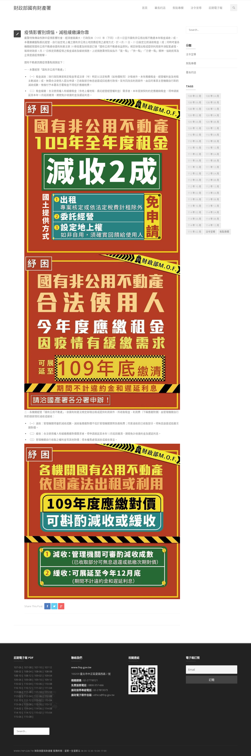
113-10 (38, 704)
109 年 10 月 (194, 128)
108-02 (17, 671)
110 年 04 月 (212, 134)
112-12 (28, 700)
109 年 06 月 (194, 122)
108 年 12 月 (212, 109)
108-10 (17, 675)
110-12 (28, 688)
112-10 (17, 700)
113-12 (48, 704)
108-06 (38, 671)
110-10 (17, 688)
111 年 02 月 (194, 154)
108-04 (28, 671)
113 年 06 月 (194, 199)
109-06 (17, 679)
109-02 (38, 675)
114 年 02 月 (194, 212)
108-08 (48, 671)
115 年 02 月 (194, 231)
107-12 (48, 667)
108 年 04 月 (212, 96)
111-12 (48, 692)
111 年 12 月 (212, 167)
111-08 (28, 692)
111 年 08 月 (212, 160)
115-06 (17, 716)
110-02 (17, 684)
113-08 (28, 704)
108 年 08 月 (212, 102)
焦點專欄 (178, 8)
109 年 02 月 (194, 115)
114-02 (17, 708)
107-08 (28, 667)
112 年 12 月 (212, 186)
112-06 (38, 696)
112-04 (28, 696)
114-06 (38, 708)
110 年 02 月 (194, 134)
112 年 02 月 (194, 173)
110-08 (48, 684)
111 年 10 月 (194, 167)
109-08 (28, 679)
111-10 (38, 692)
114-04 (28, 708)
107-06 (17, 667)
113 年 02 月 (194, 193)
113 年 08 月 (212, 199)
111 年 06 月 (194, 160)
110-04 (28, 684)
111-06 (17, 692)
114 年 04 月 (212, 212)
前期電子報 (215, 8)
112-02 (17, 696)
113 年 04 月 (212, 193)
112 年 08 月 (212, 180)
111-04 (48, 688)
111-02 (38, 688)
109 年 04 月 (212, 115)
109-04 (48, 675)
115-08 (28, 716)
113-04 (48, 700)
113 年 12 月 (212, 206)
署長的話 (160, 8)
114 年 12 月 (212, 225)
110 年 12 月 (212, 147)
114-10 (17, 712)
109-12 (48, 679)
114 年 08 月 (212, 218)
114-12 (28, 712)
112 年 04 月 (212, 173)
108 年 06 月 (194, 102)
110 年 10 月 (194, 147)
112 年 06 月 (194, 180)
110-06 (38, 684)
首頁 (144, 8)
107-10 (38, 667)
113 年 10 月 (194, 206)
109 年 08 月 (212, 122)
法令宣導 (196, 8)
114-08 (48, 708)
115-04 (48, 712)
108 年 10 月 (194, 109)
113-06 (17, 704)
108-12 (28, 675)
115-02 (38, 712)
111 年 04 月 (212, 154)
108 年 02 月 (194, 96)
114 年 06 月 (194, 218)
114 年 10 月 (194, 225)
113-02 (38, 700)
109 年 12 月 (212, 128)
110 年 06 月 (194, 141)
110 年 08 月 (212, 141)
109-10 (38, 679)
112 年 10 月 (194, 186)
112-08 (48, 696)
